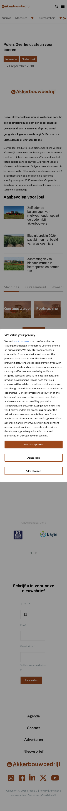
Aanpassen (33, 457)
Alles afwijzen (33, 470)
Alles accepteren (33, 444)
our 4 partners (21, 341)
